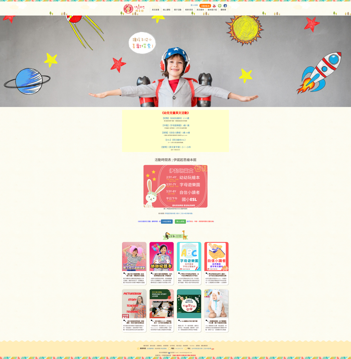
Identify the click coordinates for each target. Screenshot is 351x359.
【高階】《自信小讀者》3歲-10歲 (175, 132)
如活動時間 (150, 348)
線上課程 (166, 10)
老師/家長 (189, 10)
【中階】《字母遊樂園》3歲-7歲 (175, 125)
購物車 (223, 10)
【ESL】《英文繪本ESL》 (176, 140)
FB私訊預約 (163, 348)
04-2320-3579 (179, 348)
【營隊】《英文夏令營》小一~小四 (175, 147)
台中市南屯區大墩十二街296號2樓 (201, 348)
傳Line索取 (180, 221)
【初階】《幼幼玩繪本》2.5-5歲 (175, 118)
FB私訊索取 (167, 221)
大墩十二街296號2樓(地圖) (184, 213)
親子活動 (177, 10)
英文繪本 (200, 10)
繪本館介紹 (212, 10)
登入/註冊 (194, 5)
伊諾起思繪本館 (170, 213)
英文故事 (155, 10)
